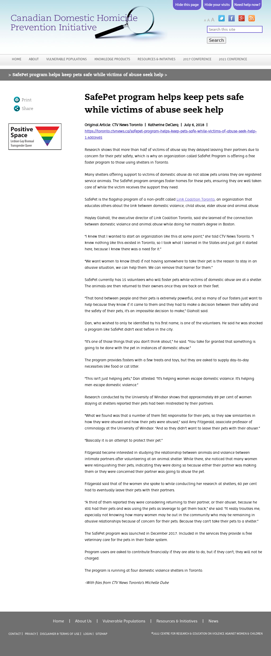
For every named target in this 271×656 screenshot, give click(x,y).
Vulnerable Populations (66, 59)
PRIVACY (30, 634)
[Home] (88, 26)
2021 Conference (233, 59)
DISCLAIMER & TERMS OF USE (59, 634)
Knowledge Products (112, 59)
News (213, 620)
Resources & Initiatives (156, 59)
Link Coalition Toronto (196, 199)
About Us (83, 620)
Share (27, 108)
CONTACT (14, 634)
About (34, 59)
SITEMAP (101, 634)
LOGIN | (88, 634)
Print (26, 100)
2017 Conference (197, 59)
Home (16, 59)
